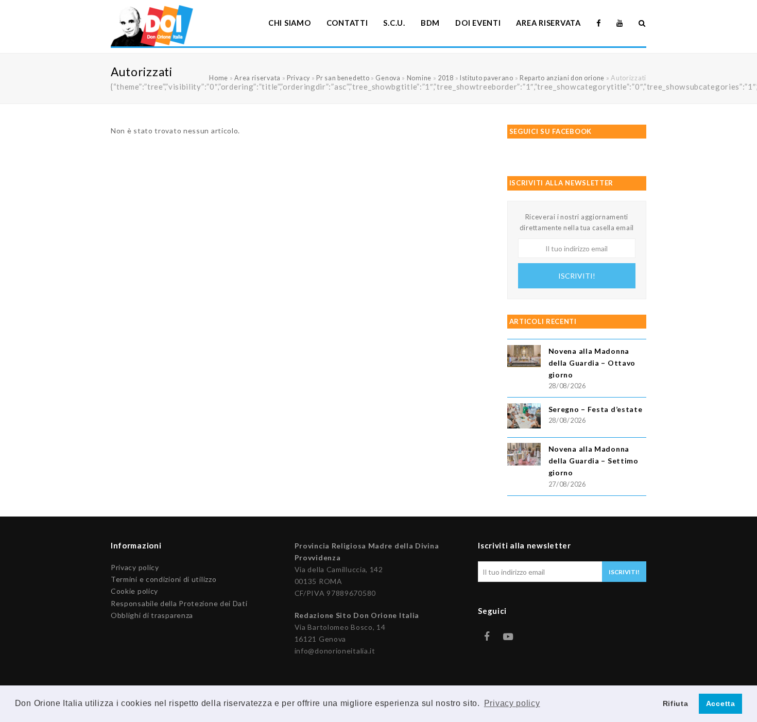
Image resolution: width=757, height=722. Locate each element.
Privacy (298, 78)
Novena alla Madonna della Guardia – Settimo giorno (593, 460)
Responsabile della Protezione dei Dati (179, 603)
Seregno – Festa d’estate (595, 409)
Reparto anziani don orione (562, 78)
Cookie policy (134, 591)
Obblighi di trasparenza (152, 615)
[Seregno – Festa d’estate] (524, 417)
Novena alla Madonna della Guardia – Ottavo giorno (591, 363)
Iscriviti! (576, 275)
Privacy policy (135, 567)
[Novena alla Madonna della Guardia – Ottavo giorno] (524, 357)
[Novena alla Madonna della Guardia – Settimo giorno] (524, 455)
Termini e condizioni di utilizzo (163, 579)
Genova (387, 78)
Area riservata (257, 78)
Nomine (419, 78)
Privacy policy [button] (512, 703)
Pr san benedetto (342, 78)
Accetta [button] (720, 703)
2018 (446, 78)
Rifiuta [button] (676, 703)
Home (218, 78)
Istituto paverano (486, 78)
